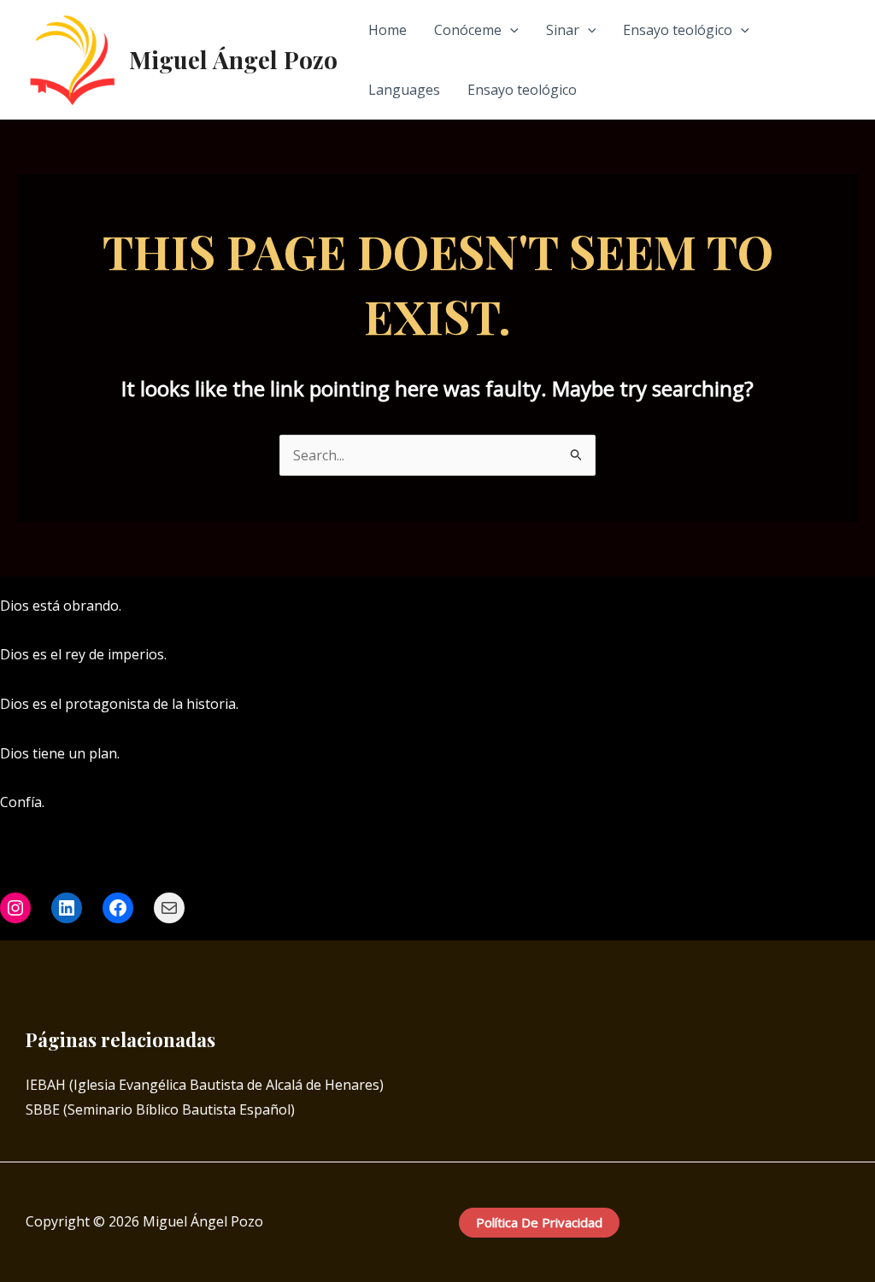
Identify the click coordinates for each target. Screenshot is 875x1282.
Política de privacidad (539, 1222)
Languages (404, 89)
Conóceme (468, 29)
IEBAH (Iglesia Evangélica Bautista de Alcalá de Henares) (205, 1084)
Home (387, 29)
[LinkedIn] (867, 606)
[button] (510, 30)
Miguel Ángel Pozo (233, 59)
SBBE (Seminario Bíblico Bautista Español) (160, 1109)
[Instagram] (841, 606)
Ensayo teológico (677, 29)
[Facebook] (816, 606)
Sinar (562, 29)
